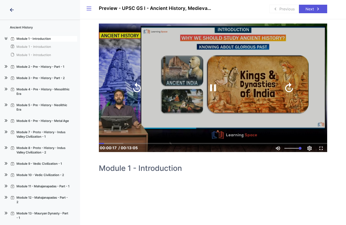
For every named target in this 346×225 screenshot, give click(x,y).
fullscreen (321, 148)
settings (309, 148)
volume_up (278, 148)
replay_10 (137, 88)
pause (213, 88)
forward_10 (289, 88)
